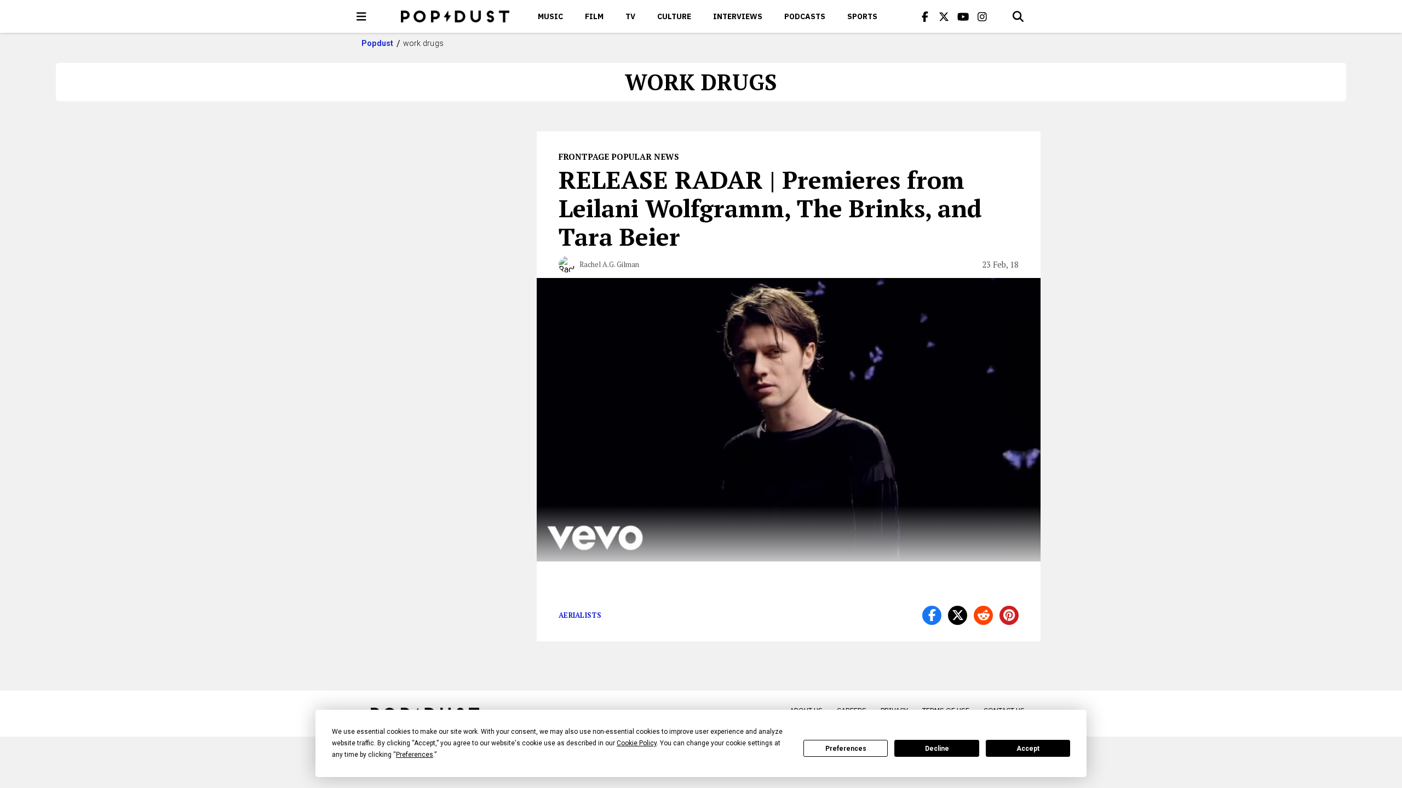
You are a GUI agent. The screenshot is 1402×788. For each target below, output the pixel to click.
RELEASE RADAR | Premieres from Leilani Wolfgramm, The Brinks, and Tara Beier (770, 208)
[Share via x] (957, 615)
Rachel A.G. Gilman (609, 264)
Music (550, 16)
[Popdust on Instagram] (982, 16)
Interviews (737, 16)
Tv (630, 16)
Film (594, 16)
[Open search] (1018, 16)
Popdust (377, 43)
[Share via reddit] (983, 615)
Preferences (845, 748)
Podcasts (804, 16)
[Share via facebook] (931, 615)
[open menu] (361, 16)
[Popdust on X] (944, 16)
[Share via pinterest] (1009, 615)
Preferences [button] (414, 754)
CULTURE (674, 16)
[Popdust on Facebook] (925, 16)
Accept (1027, 748)
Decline (937, 748)
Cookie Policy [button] (637, 743)
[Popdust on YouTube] (963, 16)
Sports (862, 16)
